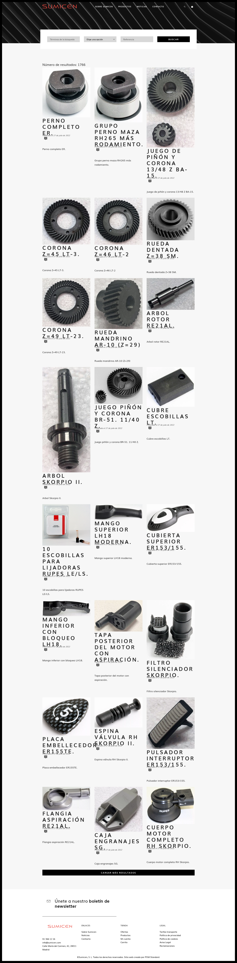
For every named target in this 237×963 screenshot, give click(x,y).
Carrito (124, 942)
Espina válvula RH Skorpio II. (116, 737)
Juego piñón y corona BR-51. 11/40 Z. (118, 416)
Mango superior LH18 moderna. (113, 532)
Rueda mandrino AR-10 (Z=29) (117, 338)
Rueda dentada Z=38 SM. (163, 249)
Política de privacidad (170, 935)
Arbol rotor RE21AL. (161, 319)
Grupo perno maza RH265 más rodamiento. (119, 135)
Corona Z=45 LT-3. (61, 251)
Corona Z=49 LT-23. (63, 333)
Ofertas (124, 931)
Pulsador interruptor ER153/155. (171, 758)
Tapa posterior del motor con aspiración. (117, 647)
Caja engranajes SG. (117, 841)
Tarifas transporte (168, 931)
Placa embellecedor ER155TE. (69, 745)
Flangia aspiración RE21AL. (63, 819)
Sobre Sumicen (88, 931)
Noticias (85, 935)
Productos (125, 935)
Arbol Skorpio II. (62, 478)
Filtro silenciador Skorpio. (170, 669)
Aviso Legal (165, 942)
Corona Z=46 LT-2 (112, 251)
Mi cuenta (125, 938)
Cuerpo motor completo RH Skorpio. (169, 836)
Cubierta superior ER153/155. (167, 541)
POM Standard (152, 956)
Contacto (86, 938)
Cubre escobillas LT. (168, 416)
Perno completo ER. (61, 127)
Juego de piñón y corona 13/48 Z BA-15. (167, 163)
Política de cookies (169, 938)
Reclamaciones (167, 945)
